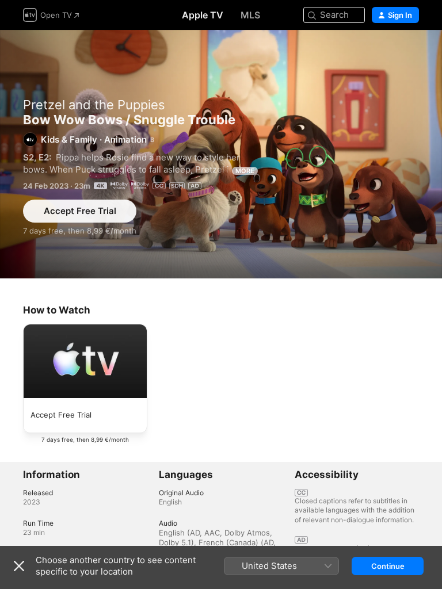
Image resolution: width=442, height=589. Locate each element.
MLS (250, 15)
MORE (244, 171)
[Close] (19, 566)
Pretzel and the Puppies (94, 104)
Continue (388, 566)
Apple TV (202, 15)
